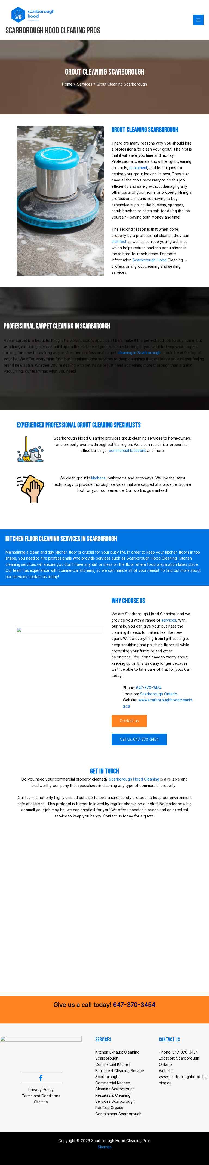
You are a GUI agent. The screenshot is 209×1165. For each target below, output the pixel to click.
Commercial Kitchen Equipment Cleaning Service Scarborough (119, 1070)
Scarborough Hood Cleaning (134, 779)
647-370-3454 (149, 688)
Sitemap (41, 1102)
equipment (138, 168)
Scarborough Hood (150, 260)
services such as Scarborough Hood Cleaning (136, 558)
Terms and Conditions (41, 1096)
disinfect (119, 241)
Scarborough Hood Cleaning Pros (52, 30)
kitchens (98, 478)
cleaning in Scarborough (139, 353)
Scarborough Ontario (158, 694)
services (168, 620)
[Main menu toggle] (198, 20)
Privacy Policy (41, 1089)
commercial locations (127, 450)
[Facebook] (41, 1078)
